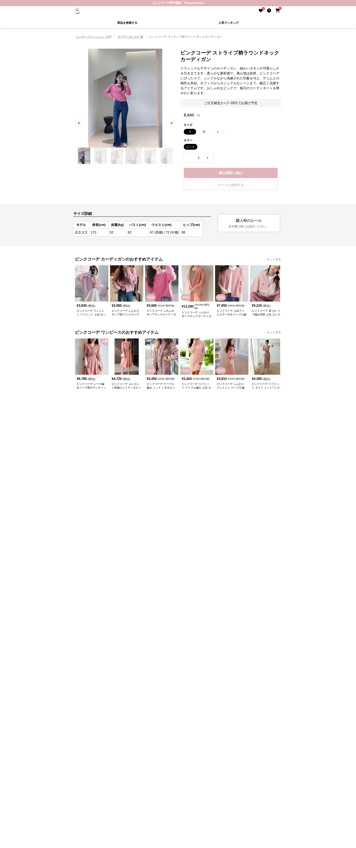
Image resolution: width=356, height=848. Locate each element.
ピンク (190, 146)
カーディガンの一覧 (130, 36)
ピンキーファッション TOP (93, 36)
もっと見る (274, 259)
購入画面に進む (230, 173)
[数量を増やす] (207, 158)
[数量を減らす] (190, 158)
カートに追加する (231, 185)
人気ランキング (229, 22)
